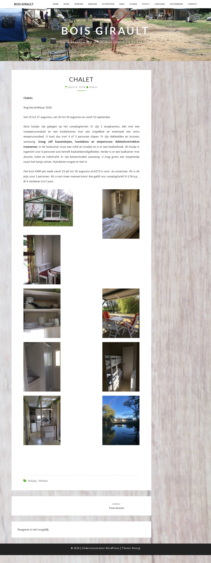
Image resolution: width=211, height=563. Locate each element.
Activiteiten (108, 3)
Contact (192, 3)
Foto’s (146, 3)
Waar (66, 3)
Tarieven (78, 3)
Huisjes (32, 481)
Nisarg (136, 548)
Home (56, 3)
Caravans (159, 3)
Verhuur (92, 3)
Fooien (133, 3)
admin (93, 87)
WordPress (112, 548)
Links (122, 3)
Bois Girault (24, 4)
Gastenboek (176, 3)
